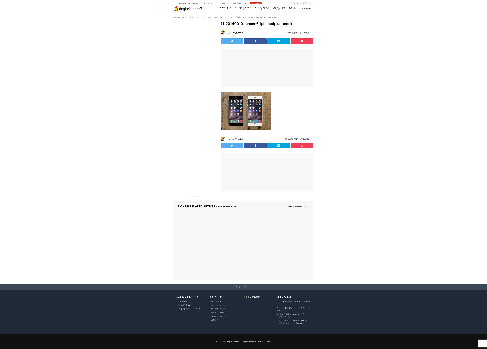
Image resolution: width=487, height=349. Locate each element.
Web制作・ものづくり (243, 8)
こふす (229, 33)
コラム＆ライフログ (262, 8)
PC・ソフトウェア (225, 8)
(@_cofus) (239, 33)
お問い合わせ (306, 8)
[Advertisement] (243, 68)
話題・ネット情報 (279, 8)
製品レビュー (293, 8)
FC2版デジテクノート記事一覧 (188, 309)
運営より (214, 320)
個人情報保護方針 (184, 305)
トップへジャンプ (244, 287)
